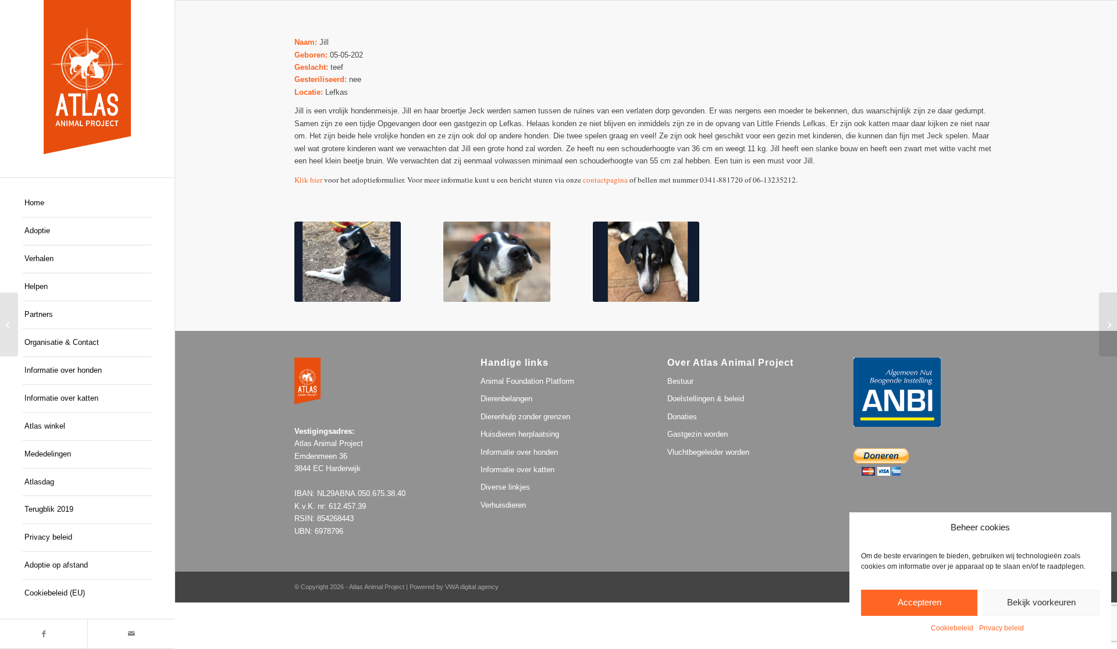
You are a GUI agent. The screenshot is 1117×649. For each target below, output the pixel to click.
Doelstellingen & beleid (705, 398)
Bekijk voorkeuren (1041, 602)
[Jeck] (9, 324)
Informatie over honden (519, 452)
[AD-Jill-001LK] (646, 262)
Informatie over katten (517, 469)
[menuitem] (87, 203)
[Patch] (1108, 324)
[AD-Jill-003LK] (347, 262)
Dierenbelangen (506, 398)
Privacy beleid (1001, 628)
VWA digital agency (472, 586)
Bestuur (680, 381)
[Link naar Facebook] (43, 633)
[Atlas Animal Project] (87, 77)
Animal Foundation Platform (527, 381)
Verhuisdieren (503, 505)
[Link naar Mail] (131, 633)
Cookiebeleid (952, 628)
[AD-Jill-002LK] (496, 262)
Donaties (682, 416)
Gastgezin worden (697, 434)
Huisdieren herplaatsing (520, 434)
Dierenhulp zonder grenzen (525, 416)
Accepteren (919, 602)
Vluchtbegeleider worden (708, 452)
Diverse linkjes (505, 487)
